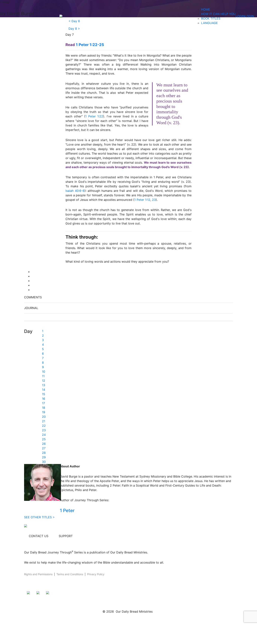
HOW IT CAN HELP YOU (218, 14)
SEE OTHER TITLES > (39, 517)
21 (43, 421)
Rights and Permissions (38, 574)
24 (44, 435)
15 (43, 394)
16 (43, 399)
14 (43, 389)
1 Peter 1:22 (94, 116)
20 (44, 417)
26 (44, 444)
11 (43, 376)
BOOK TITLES (210, 18)
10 (43, 371)
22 (44, 426)
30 (44, 462)
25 (44, 439)
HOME (205, 9)
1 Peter (67, 510)
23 (154, 200)
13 (43, 385)
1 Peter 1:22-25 (90, 44)
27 (44, 448)
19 (43, 412)
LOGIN (240, 16)
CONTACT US (38, 536)
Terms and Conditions (69, 574)
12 (43, 380)
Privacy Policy (95, 574)
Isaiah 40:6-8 (74, 191)
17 (43, 403)
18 (43, 408)
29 (44, 457)
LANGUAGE (209, 23)
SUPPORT (66, 536)
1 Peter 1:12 (142, 200)
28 (44, 453)
